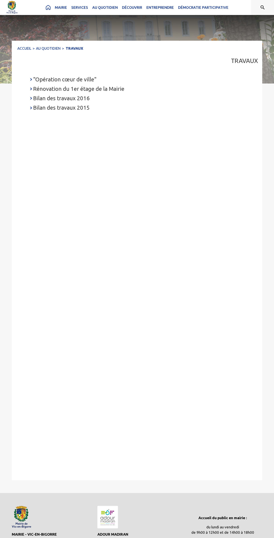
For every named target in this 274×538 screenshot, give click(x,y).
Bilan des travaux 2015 (61, 108)
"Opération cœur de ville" (65, 79)
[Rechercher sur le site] (262, 7)
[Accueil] (12, 7)
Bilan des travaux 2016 (61, 98)
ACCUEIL (24, 48)
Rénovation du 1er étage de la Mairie (78, 89)
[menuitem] (48, 7)
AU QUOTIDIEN (48, 48)
